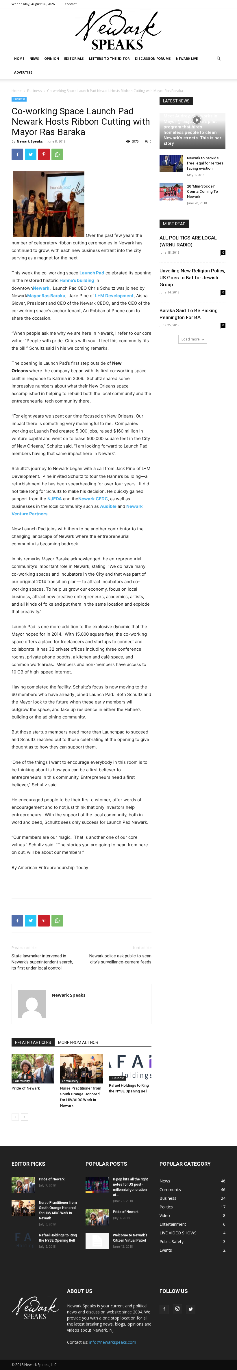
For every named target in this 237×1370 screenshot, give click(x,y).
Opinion (51, 58)
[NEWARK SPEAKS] (118, 30)
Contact (71, 4)
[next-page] (24, 1117)
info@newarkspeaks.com (112, 1342)
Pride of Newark (26, 1088)
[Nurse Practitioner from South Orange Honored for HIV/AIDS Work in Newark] (81, 1068)
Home (19, 58)
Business (34, 90)
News (34, 58)
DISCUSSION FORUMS (153, 58)
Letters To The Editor (109, 58)
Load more (191, 339)
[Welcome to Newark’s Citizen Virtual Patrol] (97, 1241)
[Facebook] (17, 154)
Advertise (23, 72)
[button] (218, 58)
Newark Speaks (30, 141)
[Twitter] (30, 154)
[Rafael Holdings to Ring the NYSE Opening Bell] (130, 1067)
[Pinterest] (44, 154)
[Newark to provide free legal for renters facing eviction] (171, 163)
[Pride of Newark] (33, 1068)
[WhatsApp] (57, 154)
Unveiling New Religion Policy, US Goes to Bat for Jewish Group (192, 277)
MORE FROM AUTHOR (78, 1042)
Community (21, 1081)
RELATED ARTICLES (33, 1042)
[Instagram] (177, 1308)
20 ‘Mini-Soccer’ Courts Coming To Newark (202, 191)
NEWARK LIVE (187, 58)
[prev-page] (15, 1117)
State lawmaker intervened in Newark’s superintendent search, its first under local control (42, 962)
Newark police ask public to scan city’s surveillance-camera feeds (120, 959)
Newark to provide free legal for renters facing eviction (205, 163)
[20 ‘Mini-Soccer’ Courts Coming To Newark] (171, 192)
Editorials (74, 58)
